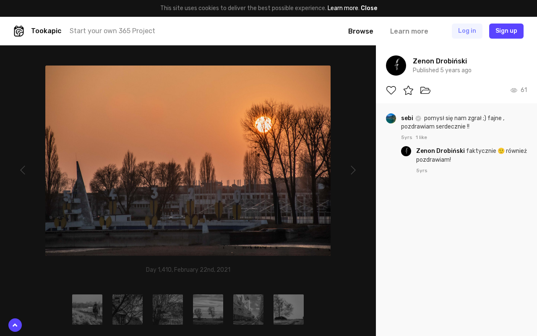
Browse (360, 31)
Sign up (506, 30)
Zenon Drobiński (441, 151)
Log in (467, 30)
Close (369, 8)
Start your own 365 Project (112, 31)
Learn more (343, 8)
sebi (407, 118)
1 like (421, 137)
